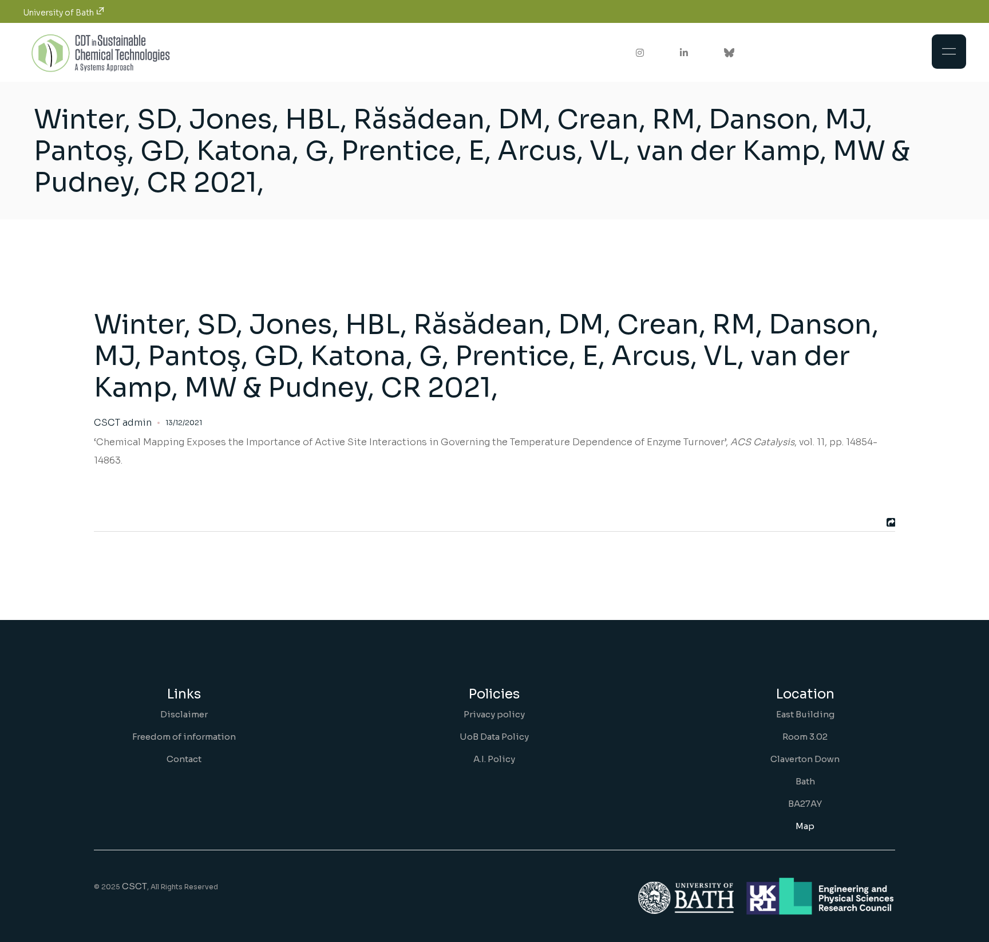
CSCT (134, 886)
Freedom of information (184, 736)
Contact (184, 758)
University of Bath (59, 12)
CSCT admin (123, 422)
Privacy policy (494, 714)
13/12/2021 (183, 422)
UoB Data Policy (494, 736)
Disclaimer (184, 714)
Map (805, 826)
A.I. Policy (494, 758)
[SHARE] (889, 522)
